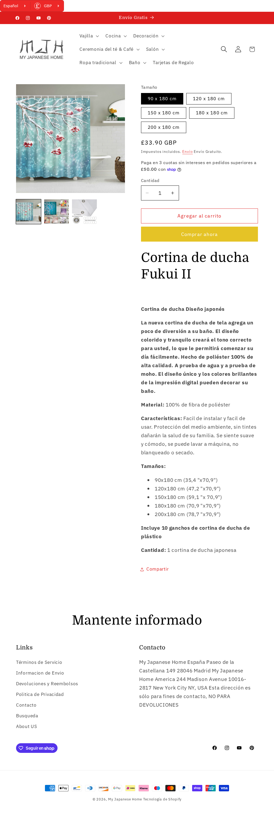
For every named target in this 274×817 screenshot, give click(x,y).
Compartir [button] (157, 569)
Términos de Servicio (39, 662)
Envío (187, 151)
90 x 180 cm (162, 99)
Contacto (26, 705)
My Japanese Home (125, 799)
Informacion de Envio (40, 673)
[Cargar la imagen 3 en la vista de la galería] (84, 211)
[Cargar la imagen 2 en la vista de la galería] (56, 211)
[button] (89, 36)
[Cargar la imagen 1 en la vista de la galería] (28, 211)
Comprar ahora (199, 234)
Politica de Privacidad (40, 694)
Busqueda (27, 716)
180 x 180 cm (212, 113)
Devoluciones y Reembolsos (47, 684)
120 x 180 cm (209, 99)
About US (26, 726)
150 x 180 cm (164, 113)
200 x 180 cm (164, 127)
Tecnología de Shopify (162, 799)
